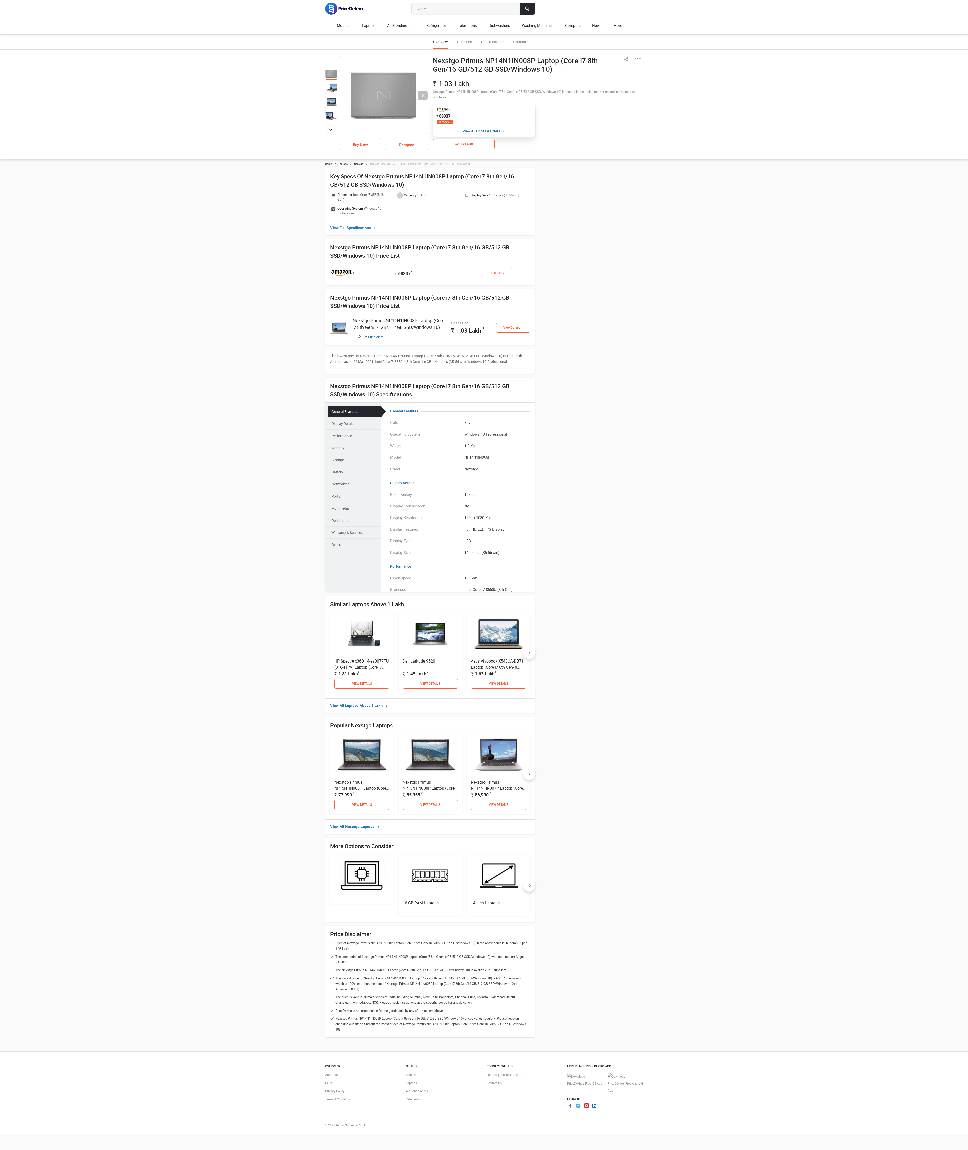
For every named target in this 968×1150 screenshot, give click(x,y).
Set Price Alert (372, 337)
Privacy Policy (334, 1091)
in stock (444, 122)
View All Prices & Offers (481, 131)
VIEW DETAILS (362, 683)
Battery (337, 472)
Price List (464, 41)
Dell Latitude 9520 (419, 661)
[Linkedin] (594, 1106)
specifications (492, 41)
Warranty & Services (347, 532)
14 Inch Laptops (485, 903)
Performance (341, 435)
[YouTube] (586, 1106)
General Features (344, 411)
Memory (337, 447)
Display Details (342, 423)
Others (336, 544)
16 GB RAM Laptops (421, 903)
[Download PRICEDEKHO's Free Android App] (625, 1083)
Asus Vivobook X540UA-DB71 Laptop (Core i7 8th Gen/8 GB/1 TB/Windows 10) (497, 667)
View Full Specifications (350, 227)
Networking (340, 484)
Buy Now (360, 144)
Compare (520, 41)
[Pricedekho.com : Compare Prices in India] (347, 9)
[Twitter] (578, 1106)
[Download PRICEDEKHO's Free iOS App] (584, 1080)
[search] (527, 9)
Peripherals (340, 520)
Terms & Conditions (338, 1099)
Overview (440, 41)
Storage (337, 459)
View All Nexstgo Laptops (352, 826)
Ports (335, 496)
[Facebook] (570, 1106)
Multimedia (340, 508)
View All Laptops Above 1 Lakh (356, 705)
